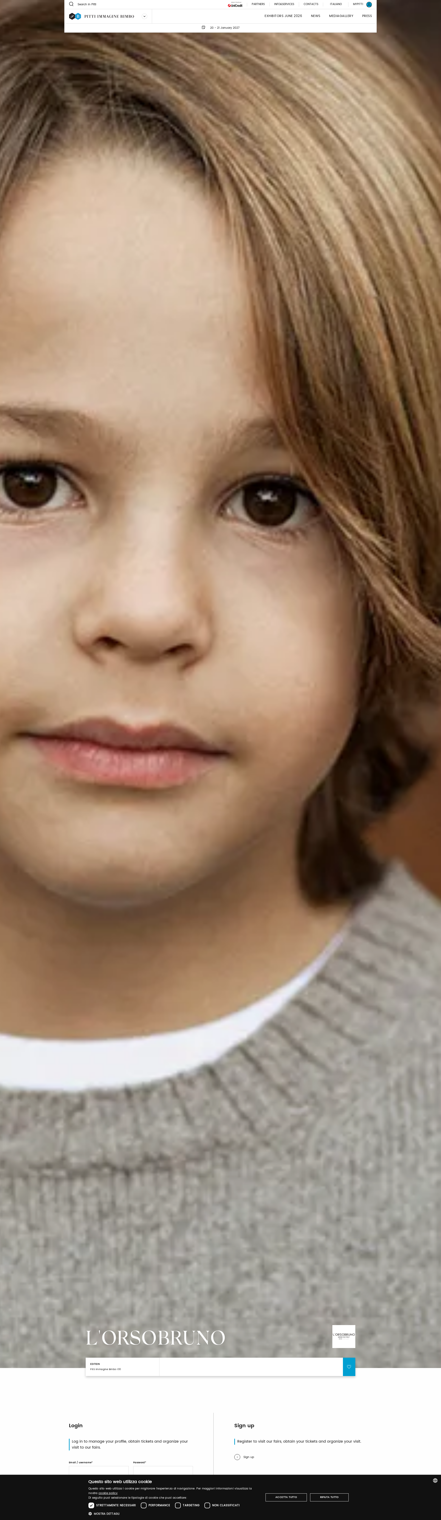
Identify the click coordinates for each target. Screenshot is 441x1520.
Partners (258, 4)
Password (139, 1462)
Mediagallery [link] (341, 16)
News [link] (315, 16)
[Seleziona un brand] (144, 16)
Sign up (248, 1457)
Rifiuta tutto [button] (329, 1497)
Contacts (311, 4)
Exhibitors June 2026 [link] (283, 16)
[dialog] (220, 1497)
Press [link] (367, 16)
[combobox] (435, 1480)
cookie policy (108, 1493)
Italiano (336, 4)
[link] (359, 4)
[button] (173, 1514)
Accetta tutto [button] (286, 1497)
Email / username (80, 1462)
